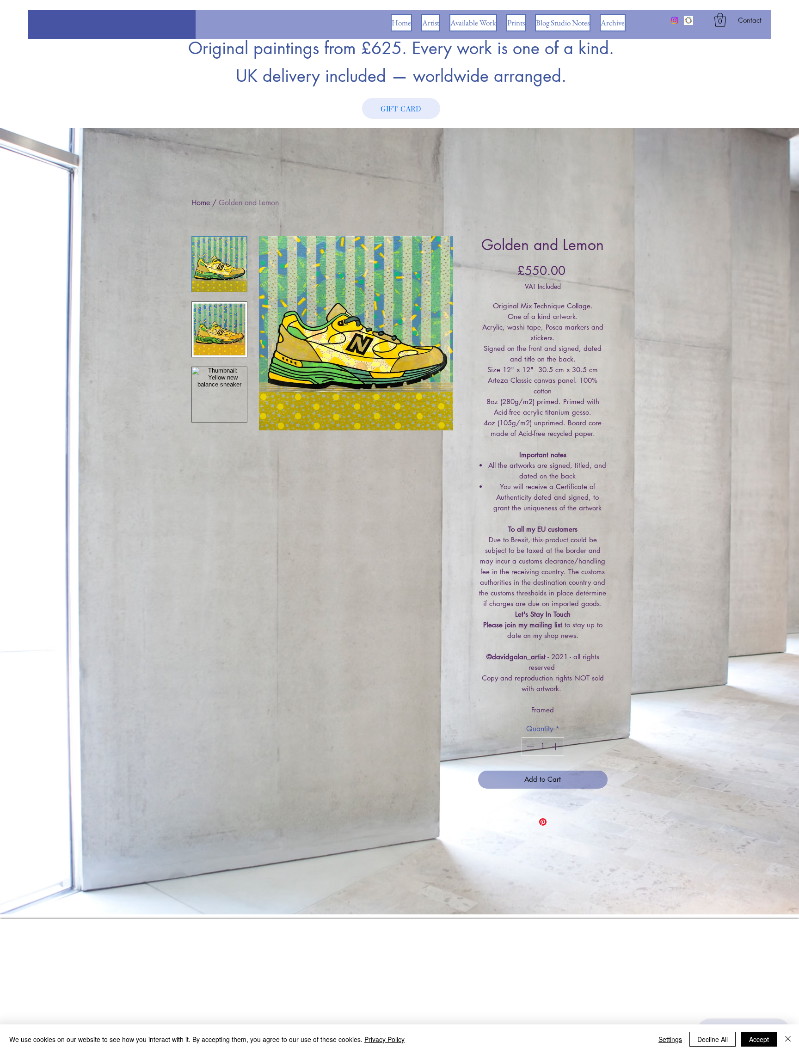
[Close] (787, 1039)
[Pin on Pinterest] (542, 821)
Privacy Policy (384, 1039)
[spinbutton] (543, 746)
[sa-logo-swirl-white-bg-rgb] (688, 20)
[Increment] (556, 746)
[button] (720, 20)
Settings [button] (670, 1039)
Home (200, 203)
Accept (759, 1039)
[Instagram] (674, 20)
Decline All (712, 1039)
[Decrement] (529, 746)
